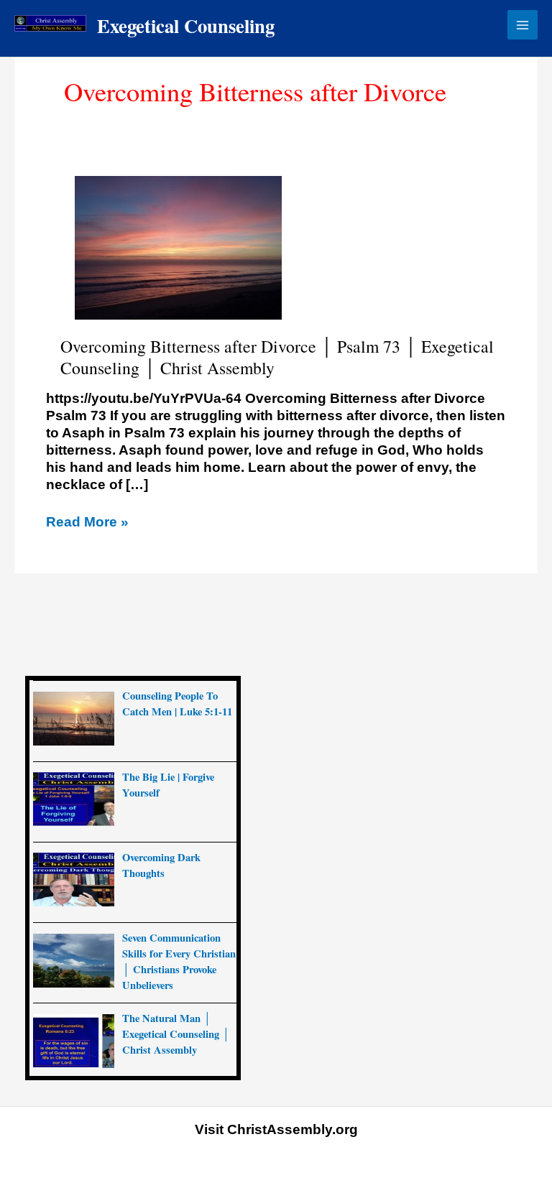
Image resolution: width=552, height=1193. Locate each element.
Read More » (87, 521)
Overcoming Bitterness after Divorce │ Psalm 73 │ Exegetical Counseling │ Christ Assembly (277, 357)
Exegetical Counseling (186, 25)
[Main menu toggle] (522, 25)
